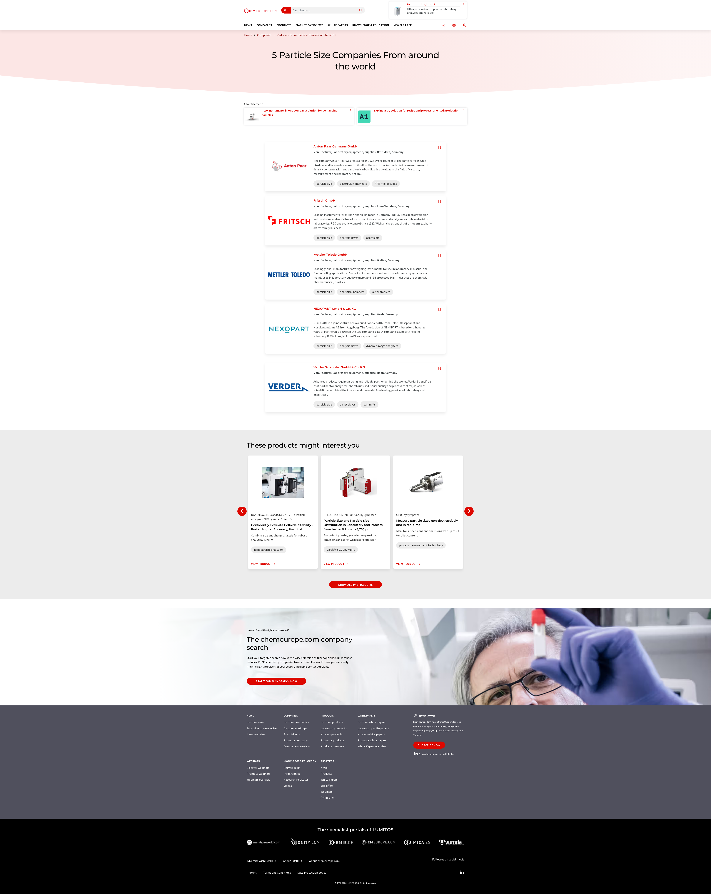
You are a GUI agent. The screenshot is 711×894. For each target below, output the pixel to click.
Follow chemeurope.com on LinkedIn (436, 754)
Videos (288, 785)
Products (326, 773)
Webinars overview (258, 779)
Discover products (332, 722)
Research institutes (296, 779)
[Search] (360, 10)
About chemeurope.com (324, 861)
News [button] (248, 25)
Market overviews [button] (309, 25)
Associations (292, 734)
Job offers (327, 785)
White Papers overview (372, 746)
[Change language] (454, 26)
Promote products (332, 740)
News (324, 768)
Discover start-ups (295, 728)
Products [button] (283, 25)
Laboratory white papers (373, 728)
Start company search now (276, 681)
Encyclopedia (292, 768)
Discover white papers (371, 722)
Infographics (292, 773)
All (285, 10)
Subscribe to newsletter (262, 728)
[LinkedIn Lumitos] (461, 872)
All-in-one (327, 797)
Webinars (327, 791)
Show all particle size (355, 584)
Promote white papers (372, 740)
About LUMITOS (293, 861)
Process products (332, 734)
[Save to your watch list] (439, 147)
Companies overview (297, 746)
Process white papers (371, 734)
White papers (329, 779)
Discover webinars (258, 768)
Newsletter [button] (402, 25)
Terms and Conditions (277, 872)
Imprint (252, 872)
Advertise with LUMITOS (262, 861)
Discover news (255, 722)
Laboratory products (334, 728)
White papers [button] (338, 25)
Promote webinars (258, 773)
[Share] (443, 26)
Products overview (332, 746)
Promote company (296, 740)
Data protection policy (311, 872)
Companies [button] (264, 25)
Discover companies (296, 722)
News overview (256, 734)
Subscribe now (429, 745)
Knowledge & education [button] (370, 25)
